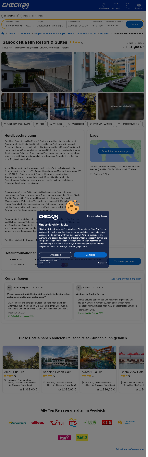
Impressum (102, 263)
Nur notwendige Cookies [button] (97, 216)
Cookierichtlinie (45, 263)
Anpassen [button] (55, 254)
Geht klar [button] (90, 254)
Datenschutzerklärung (48, 260)
